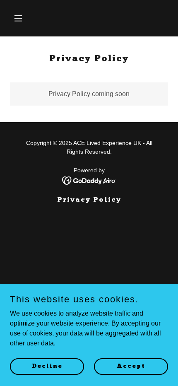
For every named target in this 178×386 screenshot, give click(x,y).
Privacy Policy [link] (89, 200)
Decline (47, 366)
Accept (131, 366)
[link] (89, 179)
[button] (22, 18)
